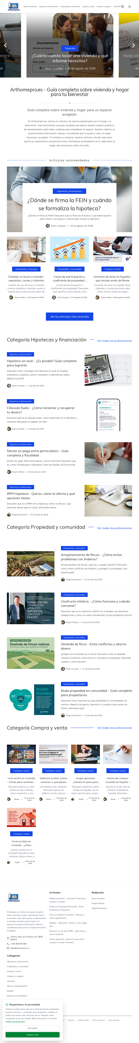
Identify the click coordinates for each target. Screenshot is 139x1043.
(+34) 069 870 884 (18, 944)
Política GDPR (83, 1020)
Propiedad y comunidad (70, 6)
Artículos (54, 892)
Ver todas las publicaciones (114, 340)
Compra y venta (88, 6)
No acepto (32, 1028)
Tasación (117, 6)
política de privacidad (15, 1021)
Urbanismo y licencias (26, 269)
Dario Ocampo (98, 898)
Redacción (98, 892)
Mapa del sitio (114, 1020)
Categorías (13, 955)
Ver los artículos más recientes (69, 316)
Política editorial (98, 1020)
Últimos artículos (30, 6)
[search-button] (122, 6)
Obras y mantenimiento (17, 986)
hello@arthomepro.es (19, 948)
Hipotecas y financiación (48, 6)
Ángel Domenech (99, 908)
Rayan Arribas (98, 903)
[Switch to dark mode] (129, 6)
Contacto (71, 1020)
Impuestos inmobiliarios (17, 996)
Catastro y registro (104, 6)
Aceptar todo (33, 1034)
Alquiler (10, 991)
